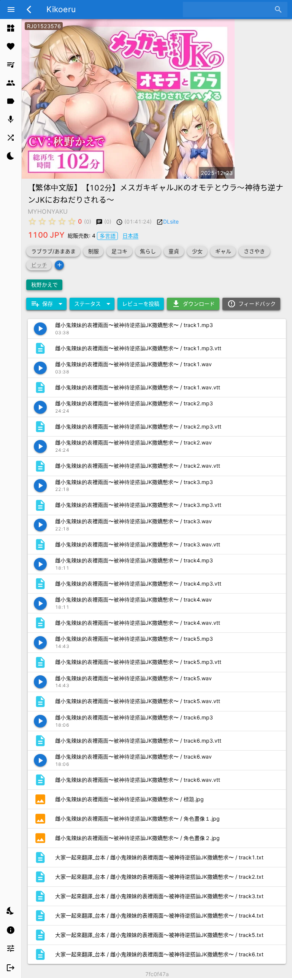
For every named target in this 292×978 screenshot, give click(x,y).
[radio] (32, 221)
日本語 (130, 235)
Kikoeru (61, 9)
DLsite (171, 221)
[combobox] (229, 9)
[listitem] (10, 28)
